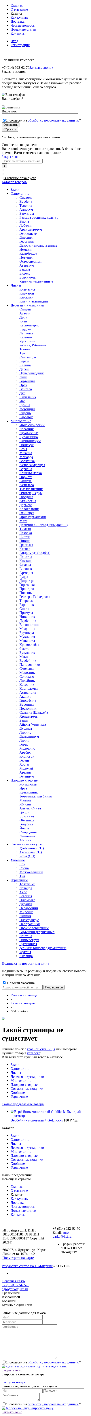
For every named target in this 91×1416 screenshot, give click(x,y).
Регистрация (20, 45)
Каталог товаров (14, 182)
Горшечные (19, 1096)
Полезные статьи (23, 29)
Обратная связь (13, 1281)
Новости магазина (20, 983)
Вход (14, 41)
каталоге (33, 1053)
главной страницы (41, 1049)
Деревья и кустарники (27, 1076)
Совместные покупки (27, 1088)
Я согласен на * (43, 1362)
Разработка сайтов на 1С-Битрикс (27, 1266)
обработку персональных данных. (53, 120)
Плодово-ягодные (24, 1084)
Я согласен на (43, 120)
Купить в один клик (51, 1366)
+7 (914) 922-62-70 (15, 1285)
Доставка (18, 21)
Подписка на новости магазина (25, 963)
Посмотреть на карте (18, 1258)
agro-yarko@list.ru (62, 1234)
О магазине (19, 9)
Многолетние (21, 1080)
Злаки (15, 1064)
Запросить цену (41, 1408)
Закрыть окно (12, 157)
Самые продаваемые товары (23, 1104)
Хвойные (18, 1092)
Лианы (16, 1072)
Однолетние (20, 1068)
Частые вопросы (23, 25)
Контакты (18, 33)
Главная (17, 5)
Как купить (19, 17)
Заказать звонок (41, 67)
